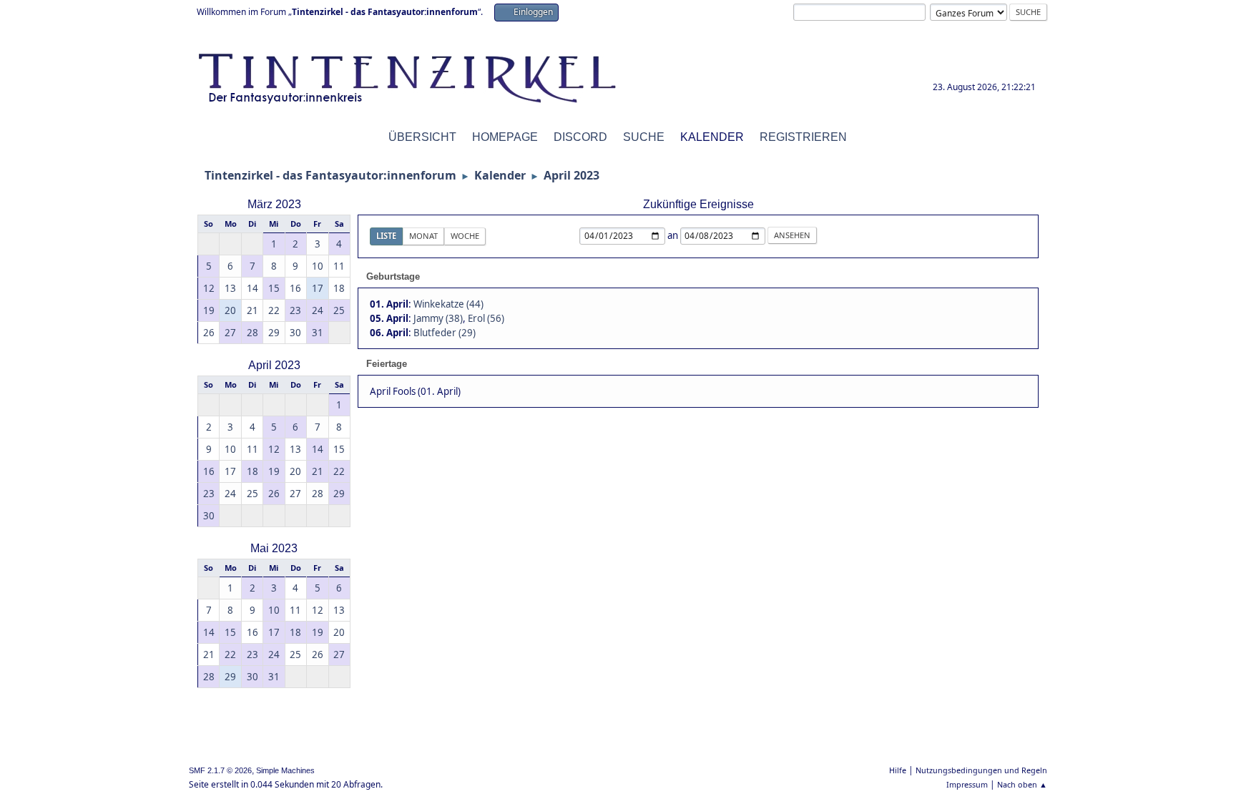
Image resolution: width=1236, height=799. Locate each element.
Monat (423, 235)
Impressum (967, 784)
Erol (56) (486, 318)
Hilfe (897, 770)
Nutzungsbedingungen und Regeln (981, 770)
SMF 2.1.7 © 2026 (220, 770)
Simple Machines (285, 770)
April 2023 (274, 365)
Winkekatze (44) (448, 304)
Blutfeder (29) (444, 332)
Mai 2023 (274, 548)
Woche (465, 235)
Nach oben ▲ (1022, 784)
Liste (386, 235)
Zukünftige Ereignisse (698, 204)
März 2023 (274, 204)
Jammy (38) (438, 318)
